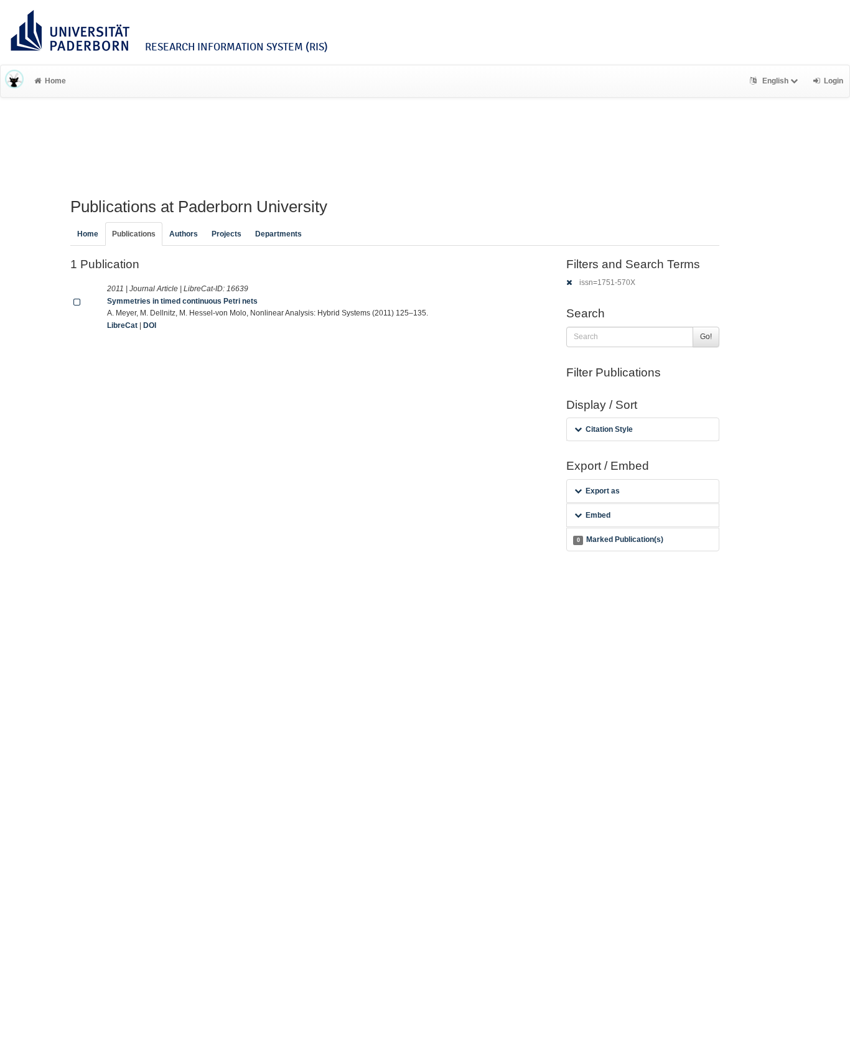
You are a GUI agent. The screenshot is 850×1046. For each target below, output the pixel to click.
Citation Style (609, 429)
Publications (134, 234)
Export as (603, 491)
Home (55, 81)
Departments (278, 234)
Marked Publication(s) (620, 539)
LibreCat (122, 325)
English (775, 81)
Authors (183, 234)
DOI (149, 325)
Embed (598, 515)
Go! (706, 336)
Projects (226, 234)
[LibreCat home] (14, 80)
